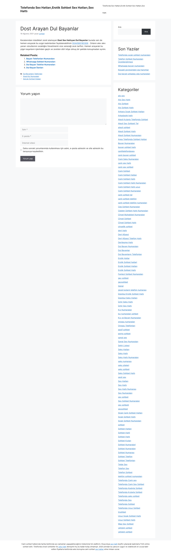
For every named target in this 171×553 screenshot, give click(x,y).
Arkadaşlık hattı (125, 115)
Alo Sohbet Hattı (126, 107)
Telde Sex (122, 464)
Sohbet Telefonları (126, 460)
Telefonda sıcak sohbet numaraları (134, 55)
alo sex (121, 96)
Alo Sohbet (123, 104)
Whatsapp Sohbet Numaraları (40, 62)
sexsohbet (123, 409)
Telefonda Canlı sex (127, 480)
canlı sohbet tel (125, 195)
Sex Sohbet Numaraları (129, 401)
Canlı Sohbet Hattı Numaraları (132, 183)
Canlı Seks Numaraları (128, 159)
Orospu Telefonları (126, 326)
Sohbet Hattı (124, 437)
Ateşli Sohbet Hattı (127, 131)
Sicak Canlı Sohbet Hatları (130, 413)
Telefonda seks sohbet (128, 496)
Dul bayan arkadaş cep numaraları (134, 74)
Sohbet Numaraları (127, 448)
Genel (121, 286)
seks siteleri (123, 365)
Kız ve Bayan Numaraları (129, 318)
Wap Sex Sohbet (126, 524)
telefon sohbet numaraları (130, 476)
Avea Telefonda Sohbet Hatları (132, 139)
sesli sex (122, 377)
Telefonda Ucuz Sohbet (129, 508)
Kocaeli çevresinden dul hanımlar (133, 70)
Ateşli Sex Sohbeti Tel (128, 123)
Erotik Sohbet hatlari (127, 262)
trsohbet (122, 512)
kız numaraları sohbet (128, 314)
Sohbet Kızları (124, 441)
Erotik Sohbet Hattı (127, 270)
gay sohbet (123, 278)
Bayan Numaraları (126, 143)
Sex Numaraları (125, 393)
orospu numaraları (126, 322)
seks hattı (62, 547)
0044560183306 (80, 43)
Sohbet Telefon (125, 456)
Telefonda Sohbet (126, 504)
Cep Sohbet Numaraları (129, 207)
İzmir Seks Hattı (125, 302)
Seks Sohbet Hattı (126, 373)
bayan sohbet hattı (127, 147)
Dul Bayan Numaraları (128, 246)
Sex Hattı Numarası (127, 389)
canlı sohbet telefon (127, 199)
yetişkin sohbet (125, 528)
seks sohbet (123, 369)
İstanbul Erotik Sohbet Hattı (131, 294)
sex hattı (114, 544)
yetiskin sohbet (125, 532)
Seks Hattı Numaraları (128, 357)
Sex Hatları (123, 381)
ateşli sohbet (124, 127)
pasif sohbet (124, 330)
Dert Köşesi (123, 234)
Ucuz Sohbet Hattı (126, 520)
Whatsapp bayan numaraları (131, 66)
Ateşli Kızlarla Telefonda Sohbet (133, 119)
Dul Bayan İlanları (34, 67)
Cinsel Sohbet (124, 218)
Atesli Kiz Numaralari (31, 76)
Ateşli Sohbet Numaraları (129, 135)
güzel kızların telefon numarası (132, 290)
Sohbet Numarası (126, 452)
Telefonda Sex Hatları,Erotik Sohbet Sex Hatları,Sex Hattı (123, 9)
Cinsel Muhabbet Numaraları (131, 215)
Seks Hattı (123, 353)
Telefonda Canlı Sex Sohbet (131, 484)
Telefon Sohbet (125, 472)
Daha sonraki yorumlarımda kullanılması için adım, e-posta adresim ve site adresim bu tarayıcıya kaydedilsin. (63, 150)
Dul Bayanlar (124, 250)
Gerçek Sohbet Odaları (32, 79)
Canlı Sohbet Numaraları (129, 191)
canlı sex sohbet (125, 167)
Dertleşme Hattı (125, 242)
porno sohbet (124, 333)
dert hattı (122, 230)
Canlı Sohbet (124, 171)
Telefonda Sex (125, 500)
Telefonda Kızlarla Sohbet (130, 492)
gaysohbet (123, 282)
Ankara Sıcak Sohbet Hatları (131, 111)
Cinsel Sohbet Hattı (127, 222)
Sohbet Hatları (125, 429)
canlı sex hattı (124, 163)
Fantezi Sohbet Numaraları (130, 274)
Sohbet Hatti (124, 433)
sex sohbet (123, 397)
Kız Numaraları (125, 310)
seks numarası (125, 361)
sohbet (121, 425)
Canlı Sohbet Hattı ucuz (129, 187)
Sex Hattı (122, 385)
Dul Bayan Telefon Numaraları (40, 64)
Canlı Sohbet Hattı (126, 179)
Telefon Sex (123, 468)
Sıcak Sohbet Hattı (127, 417)
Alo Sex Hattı (124, 100)
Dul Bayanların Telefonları (32, 74)
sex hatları (99, 549)
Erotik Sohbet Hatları (127, 266)
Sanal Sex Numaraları (128, 341)
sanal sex (122, 337)
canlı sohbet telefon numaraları (132, 203)
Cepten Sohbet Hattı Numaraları (133, 211)
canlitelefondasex (126, 151)
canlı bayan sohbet (127, 155)
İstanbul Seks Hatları (127, 298)
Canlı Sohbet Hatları (127, 175)
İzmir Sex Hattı (125, 306)
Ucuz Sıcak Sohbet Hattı (129, 516)
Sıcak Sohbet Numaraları (129, 421)
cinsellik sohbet (125, 226)
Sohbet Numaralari (127, 444)
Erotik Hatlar (124, 258)
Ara (119, 27)
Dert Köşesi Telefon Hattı (129, 238)
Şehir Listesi (123, 345)
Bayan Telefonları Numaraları (40, 58)
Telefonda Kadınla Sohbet (130, 488)
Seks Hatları (123, 349)
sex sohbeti (123, 405)
